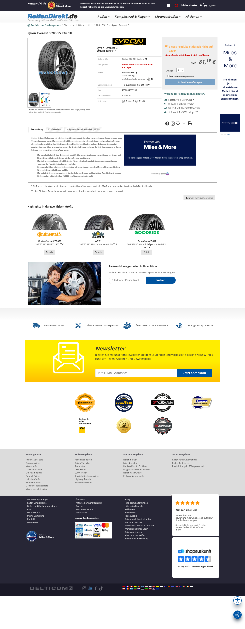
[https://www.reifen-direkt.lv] (150, 588)
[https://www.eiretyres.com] (187, 586)
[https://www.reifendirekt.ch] (131, 586)
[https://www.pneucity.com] (183, 586)
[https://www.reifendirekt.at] (161, 586)
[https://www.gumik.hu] (191, 586)
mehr (178, 529)
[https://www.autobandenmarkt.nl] (150, 586)
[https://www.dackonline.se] (135, 586)
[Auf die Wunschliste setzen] (178, 124)
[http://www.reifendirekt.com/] (157, 588)
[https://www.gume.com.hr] (139, 588)
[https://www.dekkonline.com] (142, 586)
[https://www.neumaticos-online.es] (157, 586)
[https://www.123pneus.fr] (127, 586)
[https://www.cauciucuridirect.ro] (127, 588)
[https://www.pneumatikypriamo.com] (180, 586)
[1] (225, 134)
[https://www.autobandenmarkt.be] (169, 586)
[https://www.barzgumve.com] (135, 588)
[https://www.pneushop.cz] (176, 586)
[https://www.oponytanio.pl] (123, 588)
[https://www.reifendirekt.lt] (146, 588)
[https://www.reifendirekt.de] (123, 586)
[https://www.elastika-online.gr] (131, 588)
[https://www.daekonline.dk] (146, 586)
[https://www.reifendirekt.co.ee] (142, 588)
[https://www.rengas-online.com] (172, 586)
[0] (222, 134)
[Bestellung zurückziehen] (176, 5)
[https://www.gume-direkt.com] (165, 586)
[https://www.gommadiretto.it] (139, 586)
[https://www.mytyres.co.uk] (153, 586)
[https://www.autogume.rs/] (153, 588)
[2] (229, 134)
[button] (237, 600)
